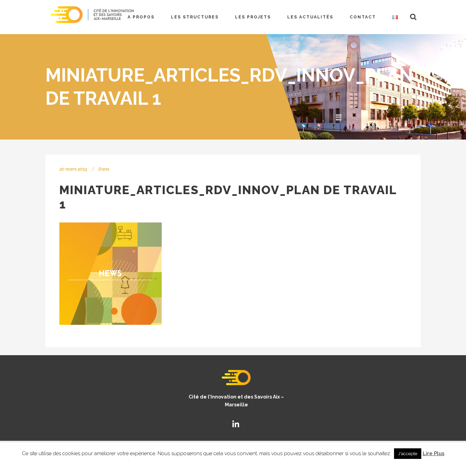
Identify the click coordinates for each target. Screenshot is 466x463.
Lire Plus (434, 453)
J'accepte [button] (407, 453)
